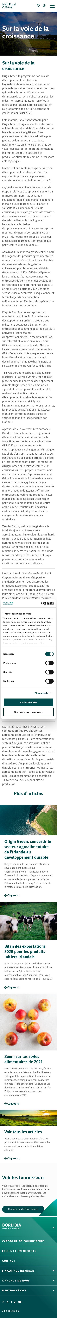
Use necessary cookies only (28, 712)
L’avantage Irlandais (18, 1270)
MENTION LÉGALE (14, 1290)
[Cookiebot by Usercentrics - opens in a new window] (41, 603)
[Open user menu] (44, 5)
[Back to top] (42, 1228)
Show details (41, 693)
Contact (9, 1261)
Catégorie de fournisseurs (23, 1241)
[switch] (49, 663)
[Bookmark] (38, 5)
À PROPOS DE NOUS (16, 1280)
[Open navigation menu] (52, 5)
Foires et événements (19, 1251)
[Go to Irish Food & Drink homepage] (9, 6)
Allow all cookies (28, 702)
